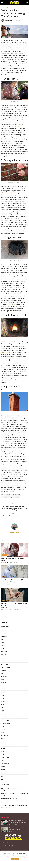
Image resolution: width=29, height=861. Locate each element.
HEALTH (4, 555)
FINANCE (3, 670)
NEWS (2, 738)
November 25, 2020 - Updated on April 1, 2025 (12, 585)
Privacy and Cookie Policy (18, 857)
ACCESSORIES (5, 627)
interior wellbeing (6, 193)
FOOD (2, 673)
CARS (2, 639)
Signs (17, 497)
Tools (3, 766)
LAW (2, 710)
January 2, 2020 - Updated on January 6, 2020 (12, 609)
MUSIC (3, 732)
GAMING (3, 683)
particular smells (6, 352)
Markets (4, 717)
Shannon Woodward (7, 584)
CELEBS (3, 648)
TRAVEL (3, 770)
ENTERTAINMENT (6, 667)
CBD (2, 645)
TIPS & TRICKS (5, 763)
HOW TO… (4, 704)
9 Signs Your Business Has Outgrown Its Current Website (17, 821)
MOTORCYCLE (5, 726)
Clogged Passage (16, 494)
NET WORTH (4, 735)
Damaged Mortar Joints (8, 497)
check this (11, 304)
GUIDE (3, 689)
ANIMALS (3, 630)
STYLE (3, 751)
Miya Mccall (9, 20)
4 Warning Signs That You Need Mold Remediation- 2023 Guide (12, 581)
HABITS (3, 692)
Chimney (7, 494)
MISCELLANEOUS (5, 723)
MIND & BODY (5, 720)
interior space (16, 126)
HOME (6, 7)
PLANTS (3, 742)
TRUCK (3, 773)
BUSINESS (4, 636)
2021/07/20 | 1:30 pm (20, 20)
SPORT (3, 748)
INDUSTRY (4, 707)
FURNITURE (4, 676)
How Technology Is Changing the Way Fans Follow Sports (18, 828)
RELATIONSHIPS (6, 600)
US (2, 776)
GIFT (2, 686)
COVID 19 (3, 658)
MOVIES (3, 729)
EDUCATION (4, 664)
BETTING (3, 633)
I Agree (15, 859)
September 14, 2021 (13, 562)
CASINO (3, 642)
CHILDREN (4, 651)
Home (2, 7)
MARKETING (4, 714)
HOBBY (3, 698)
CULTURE (3, 661)
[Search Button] (26, 616)
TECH (2, 754)
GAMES (3, 679)
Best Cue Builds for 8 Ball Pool (9, 798)
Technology (5, 757)
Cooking (3, 655)
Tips (2, 760)
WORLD (3, 779)
